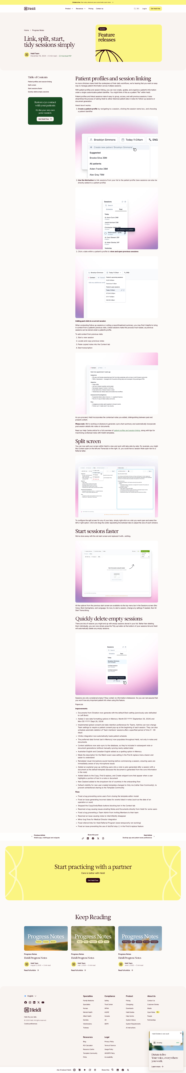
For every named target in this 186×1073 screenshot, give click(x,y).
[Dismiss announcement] (181, 1033)
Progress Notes (38, 30)
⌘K (138, 8)
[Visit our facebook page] (25, 1002)
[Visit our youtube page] (42, 1002)
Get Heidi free (155, 8)
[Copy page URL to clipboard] (112, 1070)
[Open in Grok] (90, 1070)
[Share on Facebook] (93, 839)
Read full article (30, 971)
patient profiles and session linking (127, 430)
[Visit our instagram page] (29, 1002)
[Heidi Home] (30, 8)
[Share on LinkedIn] (88, 839)
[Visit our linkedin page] (34, 1002)
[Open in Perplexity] (95, 1070)
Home (26, 30)
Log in (144, 8)
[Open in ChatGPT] (74, 1070)
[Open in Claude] (79, 1070)
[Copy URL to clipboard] (82, 839)
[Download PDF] (103, 839)
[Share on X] (98, 839)
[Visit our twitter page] (38, 1002)
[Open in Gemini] (84, 1070)
